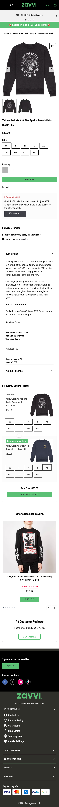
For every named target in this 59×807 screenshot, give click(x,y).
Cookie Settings (16, 741)
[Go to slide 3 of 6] (7, 607)
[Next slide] (54, 607)
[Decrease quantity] (5, 170)
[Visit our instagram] (20, 682)
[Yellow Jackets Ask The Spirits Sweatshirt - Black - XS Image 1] (9, 106)
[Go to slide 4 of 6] (9, 607)
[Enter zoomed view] (52, 46)
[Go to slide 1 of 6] (3, 607)
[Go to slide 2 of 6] (5, 607)
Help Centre (14, 730)
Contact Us (13, 715)
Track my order (15, 736)
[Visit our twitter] (12, 682)
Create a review (29, 637)
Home (6, 33)
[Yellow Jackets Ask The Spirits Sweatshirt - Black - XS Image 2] (25, 106)
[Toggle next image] (52, 69)
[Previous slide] (48, 607)
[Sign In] (47, 5)
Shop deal (17, 214)
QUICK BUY (29, 599)
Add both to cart (29, 494)
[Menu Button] (3, 5)
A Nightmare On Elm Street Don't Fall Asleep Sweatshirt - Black (29, 578)
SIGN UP (10, 666)
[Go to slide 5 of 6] (12, 607)
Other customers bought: (30, 514)
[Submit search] (11, 5)
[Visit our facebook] (5, 682)
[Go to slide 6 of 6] (14, 607)
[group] (29, 69)
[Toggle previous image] (7, 69)
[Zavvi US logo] (29, 5)
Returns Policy (15, 720)
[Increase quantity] (21, 170)
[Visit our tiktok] (28, 682)
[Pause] (56, 16)
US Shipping (14, 725)
